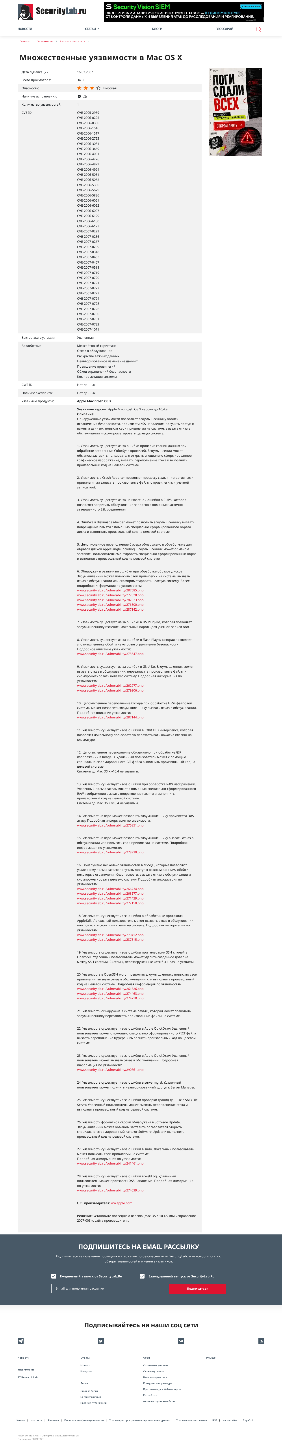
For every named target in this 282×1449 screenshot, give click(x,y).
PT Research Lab (27, 1377)
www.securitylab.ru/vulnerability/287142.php (110, 609)
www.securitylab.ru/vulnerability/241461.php (110, 1163)
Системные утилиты (155, 1365)
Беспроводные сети (155, 1377)
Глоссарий (224, 29)
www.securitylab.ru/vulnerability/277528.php (110, 595)
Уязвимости (26, 1369)
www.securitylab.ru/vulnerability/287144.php (110, 717)
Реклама (53, 1420)
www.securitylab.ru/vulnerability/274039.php (110, 1190)
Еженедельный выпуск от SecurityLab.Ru (181, 1276)
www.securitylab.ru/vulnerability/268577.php (110, 893)
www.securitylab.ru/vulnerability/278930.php (110, 852)
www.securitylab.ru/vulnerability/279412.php (110, 935)
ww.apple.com (121, 1203)
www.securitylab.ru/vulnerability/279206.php (110, 690)
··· (260, 19)
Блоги (157, 29)
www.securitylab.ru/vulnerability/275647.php (110, 654)
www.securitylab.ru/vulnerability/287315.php (110, 939)
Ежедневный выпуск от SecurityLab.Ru (91, 1276)
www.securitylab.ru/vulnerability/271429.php (110, 898)
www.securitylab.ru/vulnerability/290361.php (110, 1070)
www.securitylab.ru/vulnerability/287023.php (110, 600)
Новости (25, 29)
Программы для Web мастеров (162, 1389)
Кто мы (21, 1420)
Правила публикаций (93, 1402)
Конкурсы (86, 1371)
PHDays (210, 1357)
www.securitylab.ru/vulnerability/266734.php (110, 889)
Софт (146, 1357)
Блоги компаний (90, 1397)
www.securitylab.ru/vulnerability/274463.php (110, 993)
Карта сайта (230, 1420)
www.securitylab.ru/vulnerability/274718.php (110, 998)
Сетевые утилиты (153, 1371)
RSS (214, 1420)
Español (248, 1420)
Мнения (85, 1365)
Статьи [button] (90, 29)
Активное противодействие (160, 1401)
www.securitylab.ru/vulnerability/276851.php (110, 825)
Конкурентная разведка (158, 1383)
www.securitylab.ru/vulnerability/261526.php (110, 989)
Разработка (150, 1395)
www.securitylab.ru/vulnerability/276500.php (110, 604)
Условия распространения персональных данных (140, 1420)
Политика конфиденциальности (84, 1420)
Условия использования (191, 1420)
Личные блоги (89, 1391)
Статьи (85, 1357)
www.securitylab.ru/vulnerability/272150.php (110, 903)
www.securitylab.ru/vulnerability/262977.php (110, 685)
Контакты (37, 1420)
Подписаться (197, 1288)
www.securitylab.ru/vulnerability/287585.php (110, 590)
